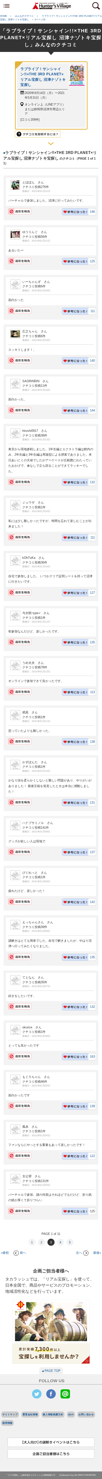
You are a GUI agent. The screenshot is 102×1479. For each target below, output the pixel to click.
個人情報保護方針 (53, 1414)
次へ (79, 1252)
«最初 (5, 1252)
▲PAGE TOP (51, 1371)
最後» (97, 1252)
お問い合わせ (86, 1414)
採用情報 (7, 1423)
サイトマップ (10, 1414)
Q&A (71, 1414)
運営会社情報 (30, 1414)
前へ (23, 1252)
